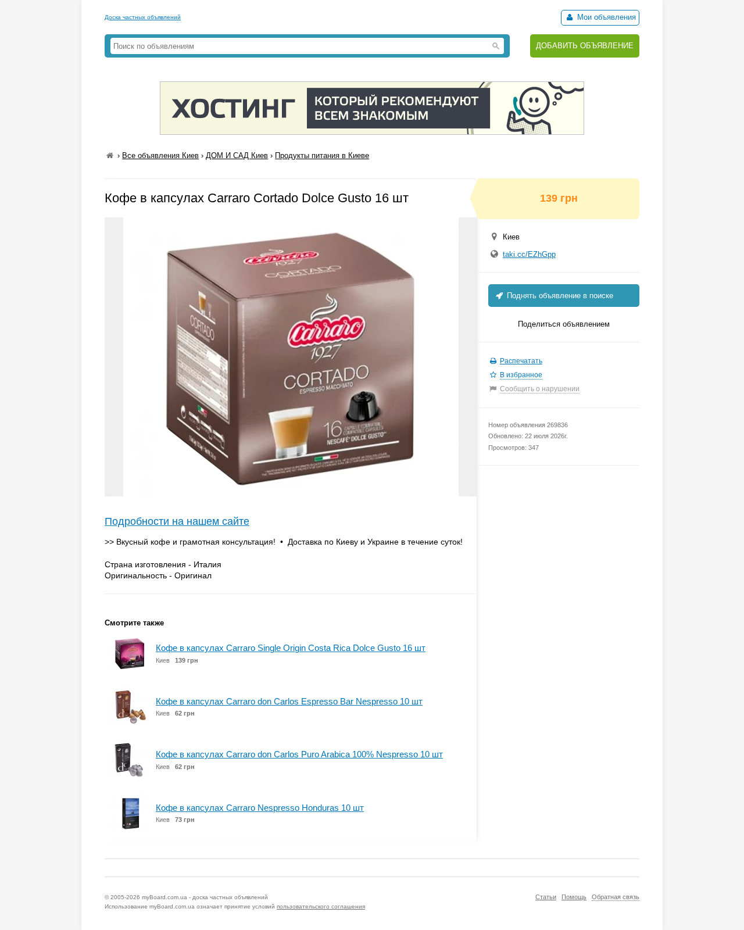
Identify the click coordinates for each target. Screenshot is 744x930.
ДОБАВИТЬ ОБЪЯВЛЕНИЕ (585, 45)
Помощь (573, 896)
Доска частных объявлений (143, 17)
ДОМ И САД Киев (237, 155)
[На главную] (110, 155)
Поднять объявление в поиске (559, 295)
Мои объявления (605, 17)
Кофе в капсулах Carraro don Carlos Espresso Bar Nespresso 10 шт (289, 701)
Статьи (545, 896)
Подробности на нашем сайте (177, 521)
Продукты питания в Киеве (322, 155)
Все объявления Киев (160, 155)
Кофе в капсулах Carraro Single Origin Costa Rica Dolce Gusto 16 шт (290, 648)
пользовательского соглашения (321, 906)
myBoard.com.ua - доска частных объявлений (205, 897)
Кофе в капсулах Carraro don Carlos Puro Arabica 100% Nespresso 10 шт (299, 754)
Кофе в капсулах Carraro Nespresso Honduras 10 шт (260, 808)
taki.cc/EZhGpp (529, 254)
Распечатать (521, 361)
